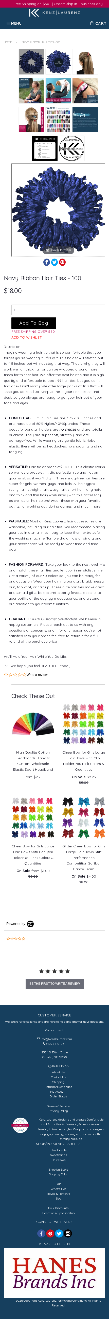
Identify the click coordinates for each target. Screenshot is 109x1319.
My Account (58, 1091)
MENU (16, 23)
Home (8, 42)
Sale (58, 1184)
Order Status (58, 1096)
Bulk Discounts (58, 1208)
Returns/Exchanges (58, 1087)
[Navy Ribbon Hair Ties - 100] (31, 61)
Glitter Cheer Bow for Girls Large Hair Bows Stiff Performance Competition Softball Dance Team (83, 857)
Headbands (58, 1150)
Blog (58, 1198)
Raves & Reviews (58, 1194)
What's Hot (58, 1189)
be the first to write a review (54, 983)
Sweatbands (58, 1155)
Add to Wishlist (26, 337)
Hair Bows (58, 1160)
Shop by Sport (58, 1169)
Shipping (58, 1082)
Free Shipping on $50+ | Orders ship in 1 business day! (58, 4)
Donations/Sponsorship (58, 1213)
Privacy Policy (58, 1111)
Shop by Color (58, 1174)
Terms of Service (58, 1106)
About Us (58, 1072)
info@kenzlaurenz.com (56, 1039)
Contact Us (58, 1077)
